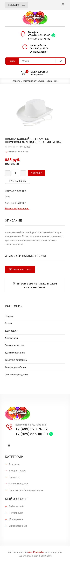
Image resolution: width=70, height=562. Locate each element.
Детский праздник (15, 352)
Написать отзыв (22, 270)
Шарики (9, 316)
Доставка (14, 464)
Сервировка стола (15, 345)
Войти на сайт (16, 506)
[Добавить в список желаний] (35, 151)
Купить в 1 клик (17, 181)
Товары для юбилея (15, 367)
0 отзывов (25, 146)
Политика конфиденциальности (25, 490)
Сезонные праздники (16, 374)
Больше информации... (17, 208)
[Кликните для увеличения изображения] (35, 111)
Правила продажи (18, 483)
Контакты (13, 477)
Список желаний (17, 526)
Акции (8, 323)
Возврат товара (17, 470)
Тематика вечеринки (16, 360)
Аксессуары (11, 338)
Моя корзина (15, 519)
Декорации (11, 330)
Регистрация (15, 513)
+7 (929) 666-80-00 (39, 35)
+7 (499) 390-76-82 (39, 38)
